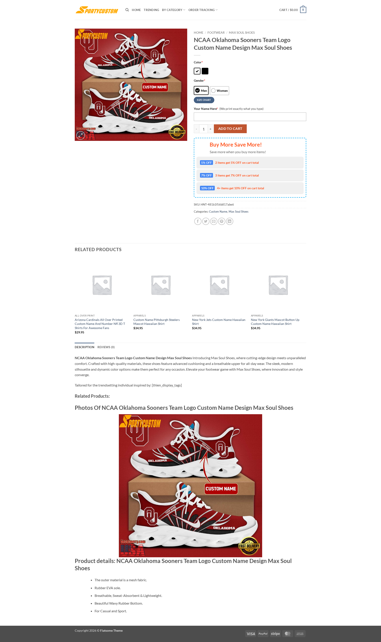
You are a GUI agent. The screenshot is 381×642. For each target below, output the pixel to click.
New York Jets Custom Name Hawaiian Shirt (218, 322)
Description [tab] (84, 347)
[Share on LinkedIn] (229, 221)
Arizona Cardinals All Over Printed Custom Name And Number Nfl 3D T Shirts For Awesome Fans (100, 324)
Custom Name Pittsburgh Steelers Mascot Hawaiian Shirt (156, 322)
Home (136, 10)
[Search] (127, 10)
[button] (292, 10)
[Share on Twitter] (205, 221)
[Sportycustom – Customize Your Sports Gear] (97, 10)
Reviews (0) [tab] (106, 347)
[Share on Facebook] (198, 221)
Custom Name (218, 211)
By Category (172, 10)
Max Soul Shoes (242, 32)
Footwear (216, 32)
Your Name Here (206, 108)
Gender (199, 80)
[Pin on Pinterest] (221, 221)
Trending (151, 10)
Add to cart (230, 129)
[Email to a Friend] (213, 221)
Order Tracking (202, 10)
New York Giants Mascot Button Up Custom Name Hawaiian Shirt (275, 322)
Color (198, 62)
